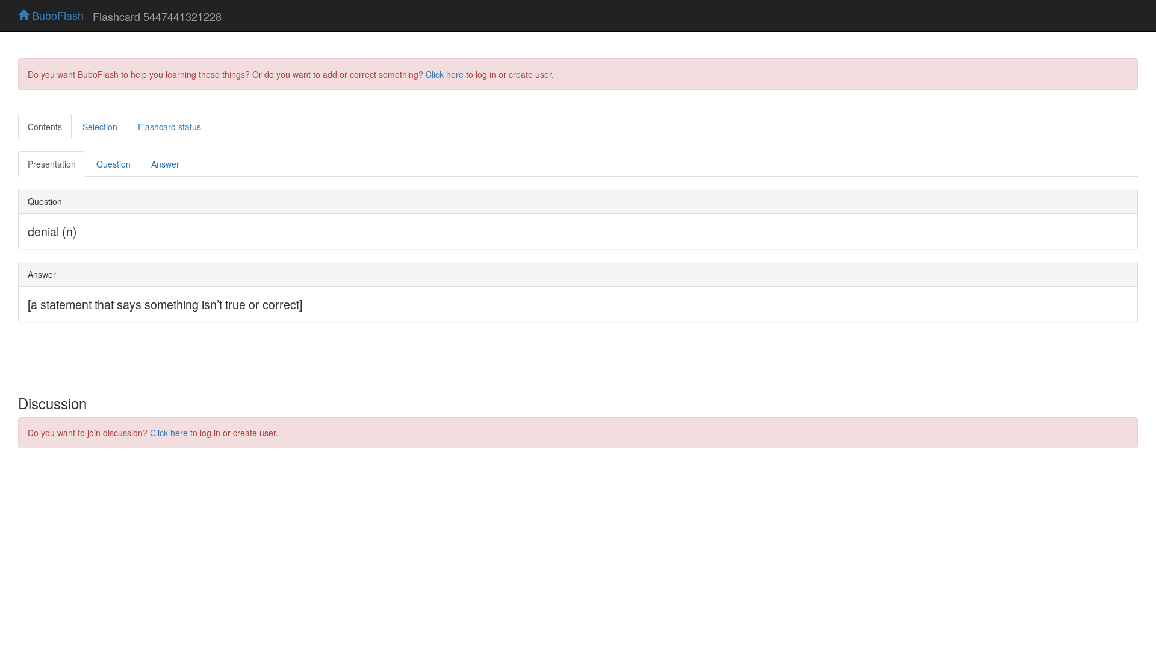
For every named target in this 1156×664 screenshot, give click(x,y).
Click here (445, 74)
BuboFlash (56, 15)
